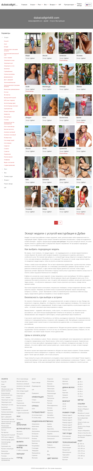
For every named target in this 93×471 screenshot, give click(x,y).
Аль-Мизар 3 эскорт (84, 415)
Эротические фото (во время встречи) (8, 422)
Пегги (78, 179)
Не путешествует (37, 415)
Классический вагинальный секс (6, 394)
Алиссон (62, 56)
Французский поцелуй (8, 435)
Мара (45, 209)
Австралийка (36, 431)
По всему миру (36, 417)
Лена (44, 148)
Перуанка (50, 396)
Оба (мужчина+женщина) (23, 437)
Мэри (28, 56)
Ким (27, 179)
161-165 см (81, 448)
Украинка (50, 412)
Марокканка (51, 391)
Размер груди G (67, 429)
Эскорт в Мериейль (84, 430)
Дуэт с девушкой (6, 416)
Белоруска (35, 433)
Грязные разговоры (7, 412)
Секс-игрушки (21, 393)
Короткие (65, 392)
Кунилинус (4, 407)
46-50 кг (80, 384)
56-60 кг (80, 389)
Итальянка (50, 381)
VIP (60, 4)
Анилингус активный (23, 383)
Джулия (62, 179)
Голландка (35, 448)
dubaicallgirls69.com (9, 4)
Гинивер (29, 209)
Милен (62, 209)
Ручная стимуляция (7, 448)
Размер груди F (67, 427)
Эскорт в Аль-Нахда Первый (84, 427)
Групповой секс (6, 446)
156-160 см (81, 446)
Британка (35, 443)
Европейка (50, 429)
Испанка (49, 408)
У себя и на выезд (22, 450)
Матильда (46, 87)
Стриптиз (19, 400)
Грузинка (34, 455)
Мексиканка (50, 386)
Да (48, 451)
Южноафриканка (52, 405)
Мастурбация (5, 453)
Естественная (66, 436)
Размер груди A (67, 415)
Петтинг (3, 430)
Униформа (20, 408)
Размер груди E (67, 425)
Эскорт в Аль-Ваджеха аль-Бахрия (84, 436)
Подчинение (20, 403)
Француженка (36, 453)
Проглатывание (21, 405)
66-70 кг (80, 394)
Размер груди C (67, 420)
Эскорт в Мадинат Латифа (83, 409)
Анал (2, 384)
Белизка (34, 438)
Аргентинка (35, 426)
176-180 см (81, 455)
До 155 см (81, 443)
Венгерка (35, 458)
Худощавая (65, 454)
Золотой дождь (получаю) (6, 443)
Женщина (20, 419)
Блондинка (65, 379)
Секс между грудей (22, 391)
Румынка (50, 400)
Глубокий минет (6, 409)
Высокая (65, 459)
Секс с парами (5, 397)
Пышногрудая (66, 447)
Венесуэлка (50, 417)
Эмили (79, 87)
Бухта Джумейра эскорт (83, 418)
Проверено (35, 393)
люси (78, 209)
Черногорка (50, 388)
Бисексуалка (36, 402)
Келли (78, 117)
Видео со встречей (22, 410)
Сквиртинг (20, 396)
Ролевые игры (21, 388)
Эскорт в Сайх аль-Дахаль (84, 423)
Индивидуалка (36, 386)
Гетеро (34, 399)
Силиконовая (66, 438)
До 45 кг (80, 381)
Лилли (28, 148)
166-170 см (81, 451)
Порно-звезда (79, 4)
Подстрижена (51, 447)
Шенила (46, 179)
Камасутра (4, 451)
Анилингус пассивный (23, 386)
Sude (27, 87)
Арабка (49, 424)
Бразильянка (36, 441)
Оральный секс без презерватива (7, 459)
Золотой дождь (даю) (7, 439)
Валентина (63, 117)
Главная (24, 4)
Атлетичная (66, 445)
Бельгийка (35, 436)
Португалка (50, 398)
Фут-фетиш (4, 432)
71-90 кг (80, 396)
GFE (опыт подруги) (7, 437)
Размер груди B (67, 417)
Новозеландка (51, 393)
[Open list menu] (2, 169)
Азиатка (49, 426)
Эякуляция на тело (7, 404)
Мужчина (19, 431)
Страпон (19, 398)
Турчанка (50, 410)
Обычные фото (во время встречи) (7, 390)
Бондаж (3, 386)
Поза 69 (3, 381)
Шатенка (65, 381)
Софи (78, 148)
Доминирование (6, 414)
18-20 (64, 404)
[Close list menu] (2, 37)
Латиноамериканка (53, 431)
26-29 (64, 408)
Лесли (45, 56)
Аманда (62, 87)
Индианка (50, 379)
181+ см (80, 458)
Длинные (65, 397)
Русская (49, 403)
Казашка (49, 383)
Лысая (64, 390)
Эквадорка (35, 450)
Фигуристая (66, 450)
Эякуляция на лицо (7, 400)
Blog (48, 454)
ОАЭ (33, 408)
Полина (79, 56)
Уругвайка (50, 415)
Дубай (46, 21)
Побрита (49, 445)
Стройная (65, 457)
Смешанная (51, 438)
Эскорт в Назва (82, 406)
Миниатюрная (66, 452)
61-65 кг (80, 391)
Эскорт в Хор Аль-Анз (84, 433)
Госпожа (4, 456)
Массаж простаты (22, 381)
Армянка (34, 429)
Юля (44, 117)
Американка (35, 424)
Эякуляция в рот (6, 402)
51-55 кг (80, 386)
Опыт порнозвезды (22, 379)
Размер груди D (67, 422)
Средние (65, 395)
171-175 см (81, 453)
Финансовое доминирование (6, 426)
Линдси (28, 117)
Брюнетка (65, 383)
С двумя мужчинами (23, 412)
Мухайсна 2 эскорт (83, 413)
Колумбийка (35, 445)
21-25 (64, 406)
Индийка (49, 433)
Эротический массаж (7, 419)
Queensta (63, 148)
